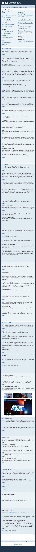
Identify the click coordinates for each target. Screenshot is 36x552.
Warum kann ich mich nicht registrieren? (6, 13)
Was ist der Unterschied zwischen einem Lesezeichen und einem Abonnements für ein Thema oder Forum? (25, 31)
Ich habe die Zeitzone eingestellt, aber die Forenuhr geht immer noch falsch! (9, 23)
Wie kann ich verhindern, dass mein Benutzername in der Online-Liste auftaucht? (9, 21)
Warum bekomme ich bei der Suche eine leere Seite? (24, 27)
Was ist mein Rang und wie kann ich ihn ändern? (7, 26)
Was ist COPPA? (3, 12)
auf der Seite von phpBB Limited (10, 512)
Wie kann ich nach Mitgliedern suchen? (22, 28)
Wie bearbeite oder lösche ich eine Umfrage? (6, 33)
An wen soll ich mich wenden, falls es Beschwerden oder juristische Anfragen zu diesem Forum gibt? (25, 41)
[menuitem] (2, 6)
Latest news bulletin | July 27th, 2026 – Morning (15, 399)
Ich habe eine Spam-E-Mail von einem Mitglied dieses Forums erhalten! (25, 20)
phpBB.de (3, 133)
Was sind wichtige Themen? (5, 44)
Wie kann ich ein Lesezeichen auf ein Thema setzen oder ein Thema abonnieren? (25, 33)
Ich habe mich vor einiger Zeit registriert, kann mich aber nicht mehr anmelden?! (9, 15)
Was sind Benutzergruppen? (21, 13)
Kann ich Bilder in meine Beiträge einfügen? (6, 42)
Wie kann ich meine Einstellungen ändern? (6, 20)
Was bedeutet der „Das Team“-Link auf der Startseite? (24, 16)
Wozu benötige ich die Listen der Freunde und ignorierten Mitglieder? (25, 22)
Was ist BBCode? (3, 40)
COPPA (9, 71)
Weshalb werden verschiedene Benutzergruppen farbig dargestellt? (25, 15)
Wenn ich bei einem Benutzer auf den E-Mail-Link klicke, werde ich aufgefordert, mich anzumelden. (9, 27)
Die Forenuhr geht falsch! (4, 22)
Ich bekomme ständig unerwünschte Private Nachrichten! (24, 19)
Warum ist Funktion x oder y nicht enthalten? (23, 40)
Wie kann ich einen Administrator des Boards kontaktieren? (24, 42)
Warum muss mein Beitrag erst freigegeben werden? (7, 37)
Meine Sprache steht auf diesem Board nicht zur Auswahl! (8, 24)
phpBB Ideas (3, 517)
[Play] (26, 396)
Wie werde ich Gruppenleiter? (21, 14)
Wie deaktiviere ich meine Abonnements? (22, 34)
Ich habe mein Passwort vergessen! (5, 16)
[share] (30, 399)
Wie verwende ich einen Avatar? (5, 25)
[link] (5, 400)
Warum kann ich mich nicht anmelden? (6, 14)
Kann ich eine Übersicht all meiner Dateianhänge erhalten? (24, 37)
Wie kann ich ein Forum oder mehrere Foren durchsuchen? (24, 26)
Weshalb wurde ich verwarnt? (5, 35)
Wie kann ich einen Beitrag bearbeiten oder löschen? (7, 30)
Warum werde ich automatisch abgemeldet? (6, 17)
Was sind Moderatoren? (20, 12)
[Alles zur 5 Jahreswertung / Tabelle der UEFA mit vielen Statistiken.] (5, 2)
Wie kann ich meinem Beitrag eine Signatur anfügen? (7, 31)
